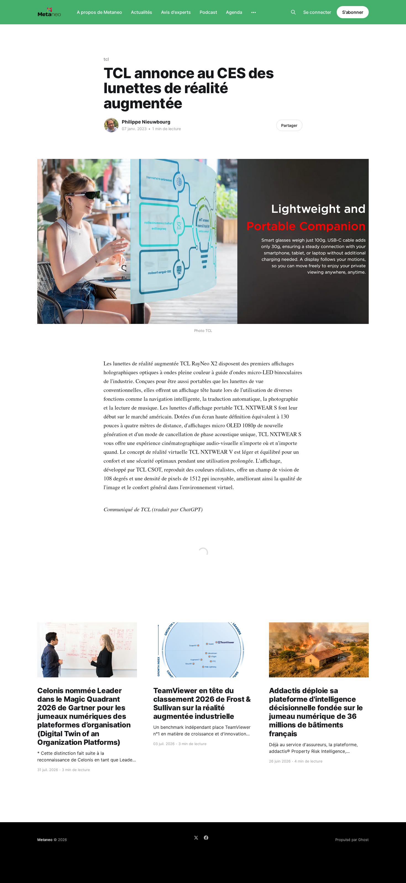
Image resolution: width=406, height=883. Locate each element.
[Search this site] (293, 12)
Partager (289, 125)
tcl (106, 59)
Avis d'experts (176, 12)
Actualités (141, 12)
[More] (253, 12)
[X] (196, 837)
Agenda (234, 12)
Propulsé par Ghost (352, 839)
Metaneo (44, 839)
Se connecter (317, 12)
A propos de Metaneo (99, 12)
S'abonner (352, 12)
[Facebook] (206, 837)
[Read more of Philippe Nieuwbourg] (111, 125)
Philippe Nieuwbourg (146, 122)
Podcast (208, 12)
